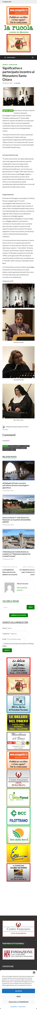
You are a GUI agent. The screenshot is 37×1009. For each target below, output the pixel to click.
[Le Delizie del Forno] (18, 675)
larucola (18, 83)
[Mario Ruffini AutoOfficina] (18, 881)
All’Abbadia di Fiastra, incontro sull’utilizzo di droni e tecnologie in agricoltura (15, 485)
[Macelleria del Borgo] (18, 750)
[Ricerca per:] (18, 607)
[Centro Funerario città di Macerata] (18, 787)
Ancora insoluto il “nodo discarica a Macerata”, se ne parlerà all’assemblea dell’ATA (16, 519)
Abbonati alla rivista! (18, 615)
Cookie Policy (13, 1006)
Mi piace (5, 429)
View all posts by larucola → (22, 589)
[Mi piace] (3, 427)
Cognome (5, 633)
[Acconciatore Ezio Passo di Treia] (18, 862)
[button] (34, 972)
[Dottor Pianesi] (18, 806)
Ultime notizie (13, 64)
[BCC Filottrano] (18, 825)
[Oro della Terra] (18, 843)
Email (4, 639)
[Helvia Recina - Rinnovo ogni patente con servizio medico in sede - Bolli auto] (18, 712)
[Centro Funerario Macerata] (18, 936)
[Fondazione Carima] (18, 959)
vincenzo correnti (9, 450)
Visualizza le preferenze (18, 1002)
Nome (4, 628)
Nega (19, 996)
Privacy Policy (22, 1006)
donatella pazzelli (15, 446)
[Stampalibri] (18, 24)
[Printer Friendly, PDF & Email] (8, 110)
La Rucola (25, 446)
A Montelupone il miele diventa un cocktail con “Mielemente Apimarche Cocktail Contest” (16, 554)
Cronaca (5, 64)
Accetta (18, 991)
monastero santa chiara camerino (14, 448)
